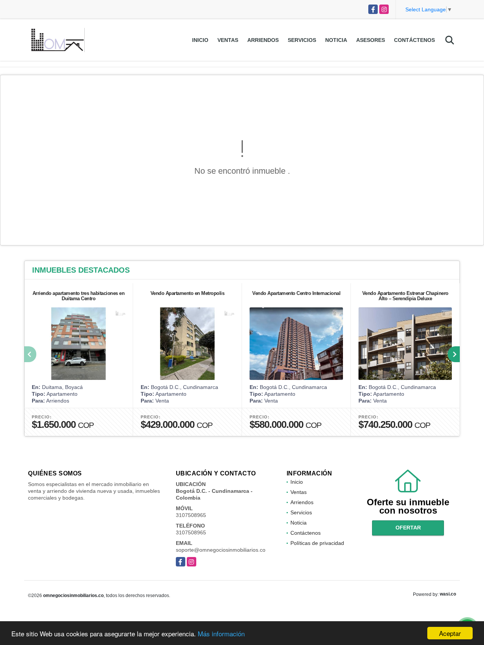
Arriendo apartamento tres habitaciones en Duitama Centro (79, 295)
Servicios (302, 40)
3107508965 (191, 515)
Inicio (200, 40)
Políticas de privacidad (317, 543)
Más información (221, 633)
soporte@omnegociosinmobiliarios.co (220, 550)
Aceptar (450, 633)
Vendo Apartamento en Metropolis (187, 293)
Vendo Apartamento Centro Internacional (296, 293)
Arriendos (263, 40)
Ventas (227, 40)
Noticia (336, 40)
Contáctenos (414, 40)
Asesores (370, 40)
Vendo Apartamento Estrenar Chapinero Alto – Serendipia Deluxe (405, 295)
